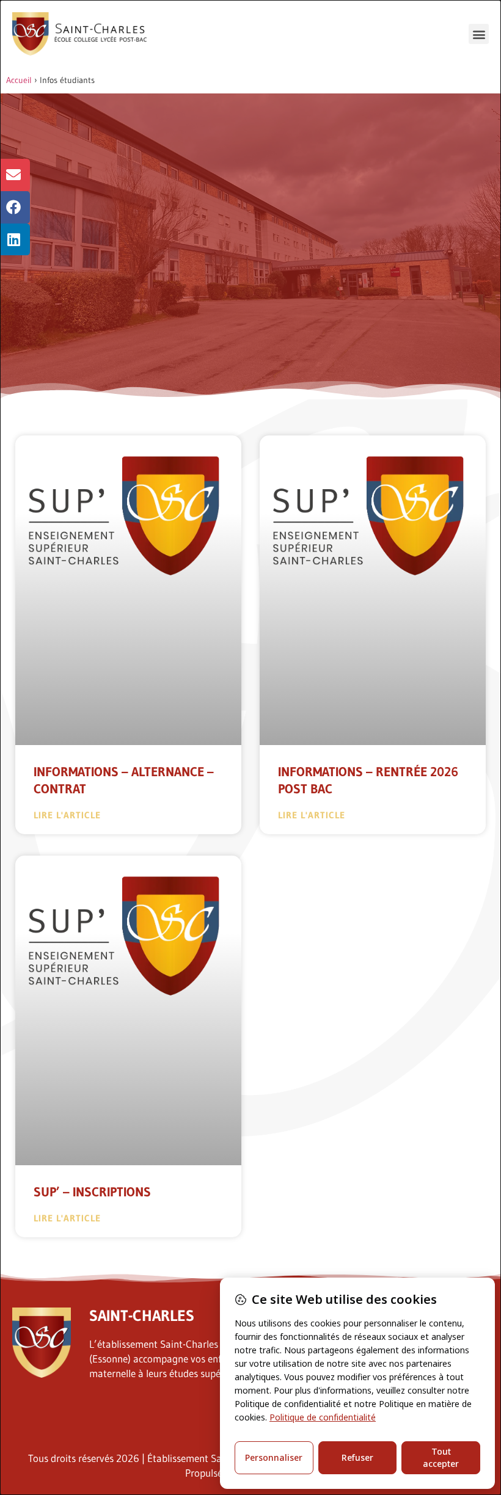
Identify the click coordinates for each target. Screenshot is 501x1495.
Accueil (19, 80)
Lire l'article (67, 815)
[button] (479, 34)
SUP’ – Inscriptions (92, 1192)
